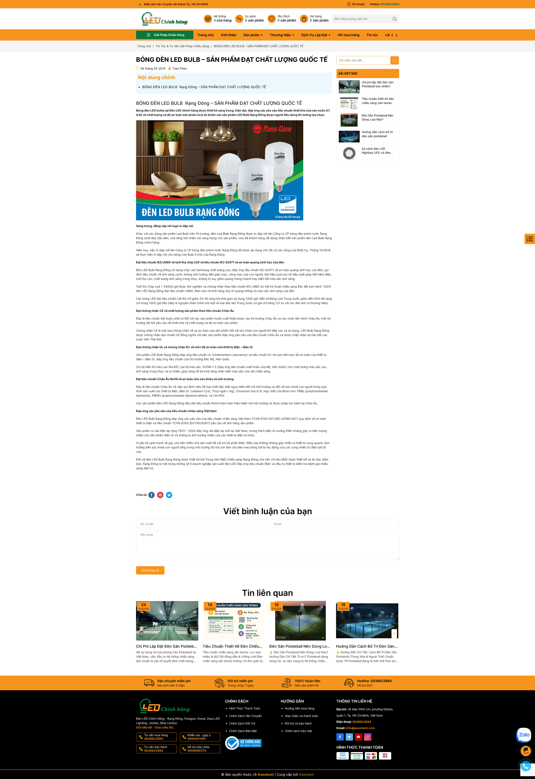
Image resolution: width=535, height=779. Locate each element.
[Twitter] (349, 737)
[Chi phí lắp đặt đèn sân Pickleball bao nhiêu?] (349, 87)
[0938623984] (384, 4)
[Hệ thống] (218, 19)
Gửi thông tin (150, 570)
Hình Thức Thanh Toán (244, 708)
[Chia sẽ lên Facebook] (151, 494)
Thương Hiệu (281, 35)
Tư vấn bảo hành (155, 748)
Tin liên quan (267, 593)
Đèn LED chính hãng (183, 110)
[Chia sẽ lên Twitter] (169, 494)
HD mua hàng (348, 35)
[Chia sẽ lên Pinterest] (160, 494)
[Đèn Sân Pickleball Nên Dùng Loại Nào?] (349, 120)
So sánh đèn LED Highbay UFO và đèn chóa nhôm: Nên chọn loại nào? (376, 151)
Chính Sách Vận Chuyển (245, 716)
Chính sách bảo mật (298, 731)
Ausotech (306, 774)
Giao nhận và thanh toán (301, 716)
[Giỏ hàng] (314, 19)
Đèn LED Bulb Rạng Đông (153, 418)
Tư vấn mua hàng (156, 736)
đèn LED (230, 464)
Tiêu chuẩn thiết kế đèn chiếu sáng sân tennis (378, 101)
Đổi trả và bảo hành (298, 723)
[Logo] (164, 18)
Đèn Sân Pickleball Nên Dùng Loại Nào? (377, 117)
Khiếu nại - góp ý (199, 736)
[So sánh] (249, 19)
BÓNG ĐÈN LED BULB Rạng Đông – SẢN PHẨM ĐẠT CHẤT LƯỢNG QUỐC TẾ (204, 87)
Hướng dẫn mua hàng (300, 708)
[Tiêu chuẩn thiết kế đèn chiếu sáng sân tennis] (349, 103)
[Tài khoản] (356, 4)
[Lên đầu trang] (526, 725)
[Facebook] (340, 737)
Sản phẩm (251, 35)
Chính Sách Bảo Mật (243, 731)
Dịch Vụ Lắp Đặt (314, 35)
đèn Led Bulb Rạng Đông (228, 233)
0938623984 (361, 721)
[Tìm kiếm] (395, 19)
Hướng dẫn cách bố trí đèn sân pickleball (377, 134)
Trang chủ (205, 35)
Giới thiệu (228, 35)
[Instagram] (367, 737)
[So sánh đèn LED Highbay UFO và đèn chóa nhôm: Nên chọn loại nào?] (349, 153)
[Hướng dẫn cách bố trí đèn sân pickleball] (349, 136)
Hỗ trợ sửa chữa (198, 748)
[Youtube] (358, 737)
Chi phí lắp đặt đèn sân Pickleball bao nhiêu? (378, 84)
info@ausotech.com (360, 728)
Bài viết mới (348, 73)
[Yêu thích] (282, 19)
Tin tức (372, 35)
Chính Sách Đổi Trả (242, 723)
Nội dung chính (156, 77)
